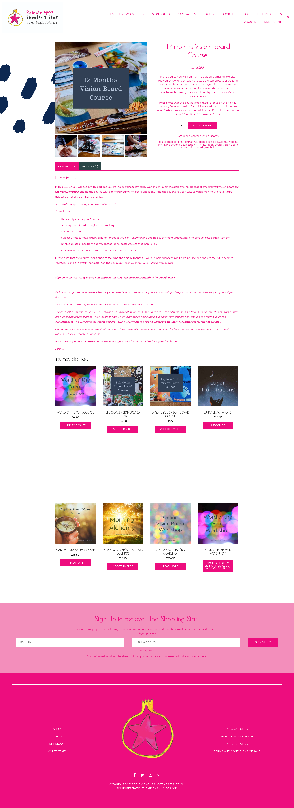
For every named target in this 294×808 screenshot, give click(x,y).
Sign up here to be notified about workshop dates (218, 566)
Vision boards (196, 147)
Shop (57, 729)
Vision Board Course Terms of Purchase (129, 304)
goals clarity (213, 141)
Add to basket (202, 125)
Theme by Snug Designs (160, 788)
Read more (75, 562)
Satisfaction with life (193, 144)
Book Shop (230, 14)
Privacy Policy (147, 650)
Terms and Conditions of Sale (237, 751)
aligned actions (173, 141)
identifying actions (168, 144)
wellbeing (211, 147)
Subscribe (217, 425)
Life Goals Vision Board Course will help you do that (142, 262)
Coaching (209, 14)
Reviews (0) (90, 166)
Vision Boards (160, 14)
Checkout (56, 743)
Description (66, 166)
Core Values (186, 14)
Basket (57, 736)
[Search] (288, 41)
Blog (247, 14)
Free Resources (269, 14)
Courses (107, 14)
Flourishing (190, 141)
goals (201, 141)
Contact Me (273, 21)
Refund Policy (237, 743)
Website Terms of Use (237, 736)
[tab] (67, 166)
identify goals (229, 141)
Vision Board (214, 144)
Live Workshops (131, 14)
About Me (251, 21)
